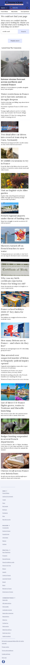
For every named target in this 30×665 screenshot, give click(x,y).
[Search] (27, 3)
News (4, 491)
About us (4, 620)
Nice (3, 516)
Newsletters (5, 616)
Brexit (4, 582)
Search (23, 31)
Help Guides (14, 11)
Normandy (5, 506)
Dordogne (5, 513)
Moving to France (7, 589)
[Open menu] (4, 8)
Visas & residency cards (8, 562)
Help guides (5, 607)
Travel (4, 500)
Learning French (6, 579)
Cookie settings (6, 654)
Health (4, 572)
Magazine (5, 525)
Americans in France (7, 592)
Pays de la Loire (6, 519)
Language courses (7, 610)
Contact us (5, 623)
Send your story (6, 633)
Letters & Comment (7, 496)
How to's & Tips (6, 565)
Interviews (5, 538)
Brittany (4, 510)
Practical (5, 550)
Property (4, 556)
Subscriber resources (7, 613)
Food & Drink (5, 534)
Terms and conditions (7, 650)
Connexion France (8, 598)
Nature (4, 541)
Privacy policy (5, 647)
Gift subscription (6, 603)
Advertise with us (6, 630)
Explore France (6, 531)
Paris (3, 503)
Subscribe (15, 8)
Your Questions (25, 11)
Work (3, 585)
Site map (4, 658)
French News (4, 11)
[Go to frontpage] (14, 3)
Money (4, 569)
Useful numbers (6, 636)
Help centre (5, 626)
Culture (4, 544)
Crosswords (5, 528)
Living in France (6, 575)
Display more (15, 41)
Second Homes (6, 559)
